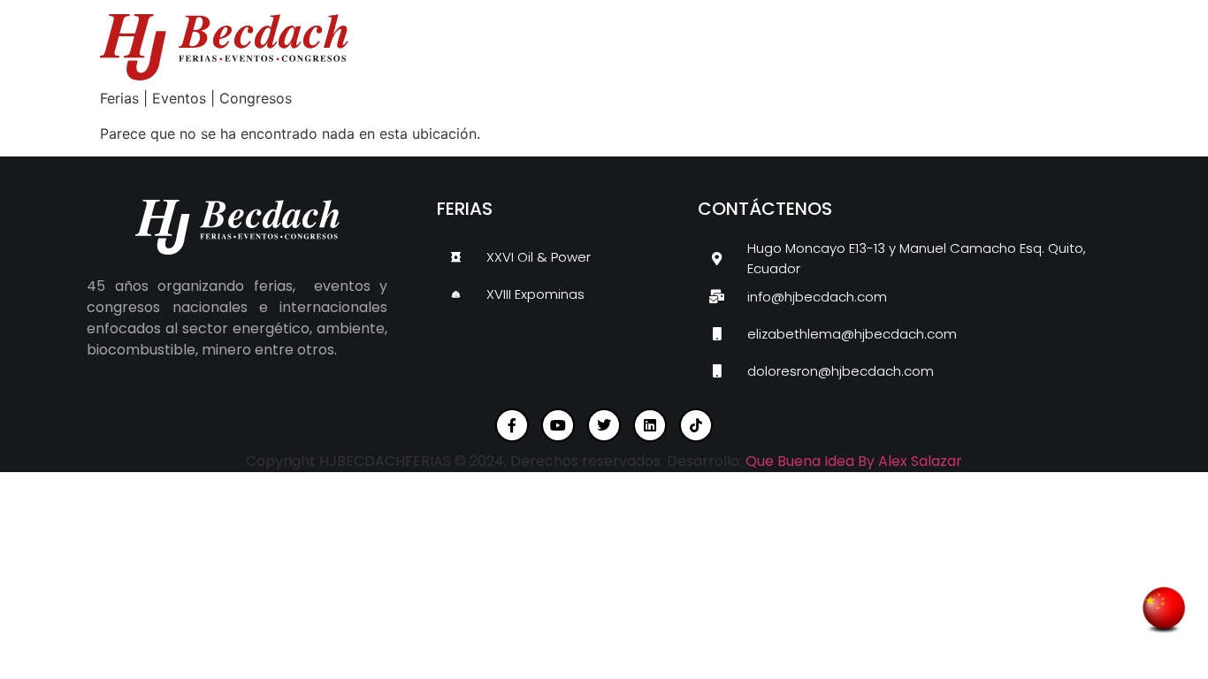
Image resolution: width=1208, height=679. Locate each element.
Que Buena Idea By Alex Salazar (853, 461)
